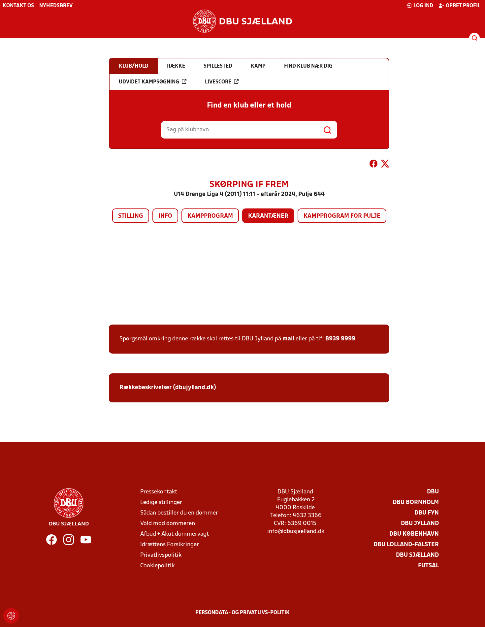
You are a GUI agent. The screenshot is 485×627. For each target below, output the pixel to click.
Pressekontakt (158, 492)
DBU (433, 492)
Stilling (130, 216)
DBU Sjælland (417, 555)
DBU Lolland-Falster (406, 545)
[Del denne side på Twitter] (385, 165)
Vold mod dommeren (167, 523)
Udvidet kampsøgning (149, 82)
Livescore (218, 82)
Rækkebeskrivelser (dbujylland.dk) (167, 388)
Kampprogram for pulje (342, 216)
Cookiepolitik (157, 566)
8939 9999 (340, 339)
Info (165, 216)
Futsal (428, 566)
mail (288, 339)
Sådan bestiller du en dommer (179, 513)
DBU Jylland (420, 523)
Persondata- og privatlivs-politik (242, 613)
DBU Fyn (426, 513)
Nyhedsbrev (56, 6)
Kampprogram (210, 216)
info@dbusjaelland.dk (295, 531)
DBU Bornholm (416, 502)
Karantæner (268, 216)
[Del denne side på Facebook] (373, 165)
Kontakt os (18, 6)
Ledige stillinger (161, 502)
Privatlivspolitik (160, 555)
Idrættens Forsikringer (169, 545)
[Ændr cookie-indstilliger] (11, 616)
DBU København (414, 534)
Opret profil (463, 6)
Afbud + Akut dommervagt (174, 534)
